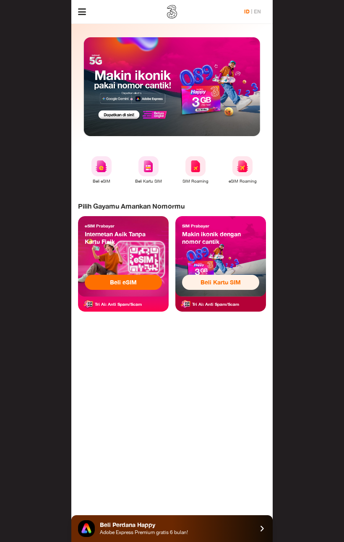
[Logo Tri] (172, 11)
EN (257, 11)
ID (247, 11)
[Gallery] (172, 86)
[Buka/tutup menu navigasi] (82, 11)
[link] (123, 256)
